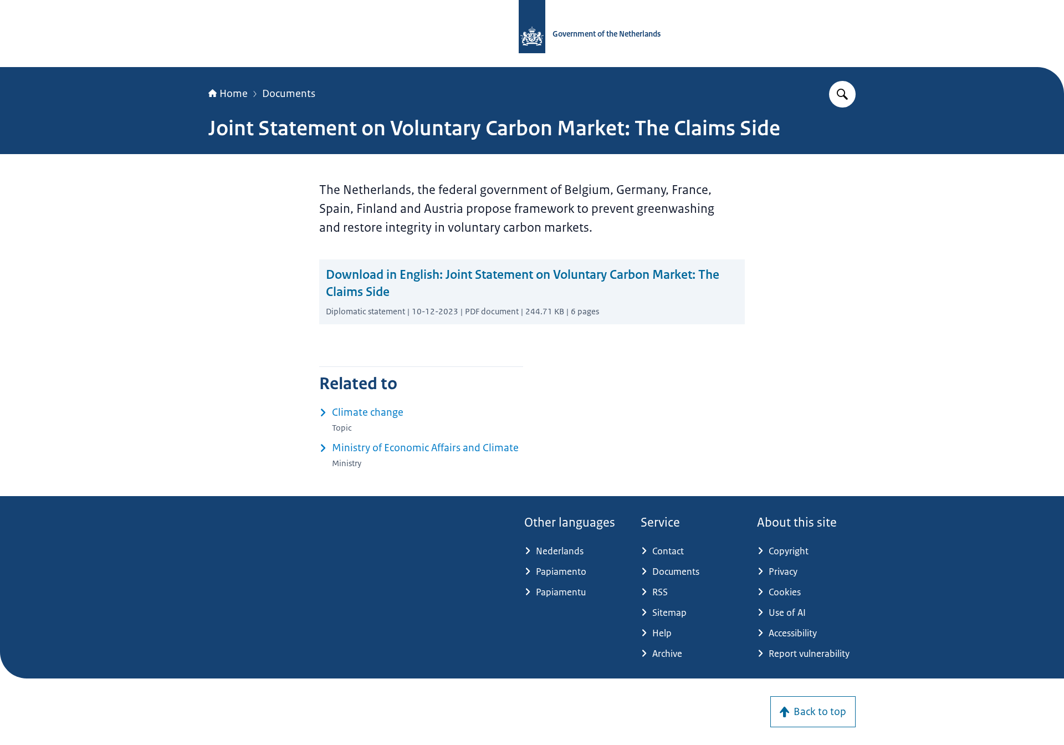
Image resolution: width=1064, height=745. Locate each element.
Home (233, 93)
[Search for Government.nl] (842, 94)
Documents (288, 93)
